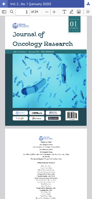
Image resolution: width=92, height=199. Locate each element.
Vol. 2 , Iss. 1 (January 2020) (30, 4)
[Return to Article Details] (4, 4)
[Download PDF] (88, 4)
